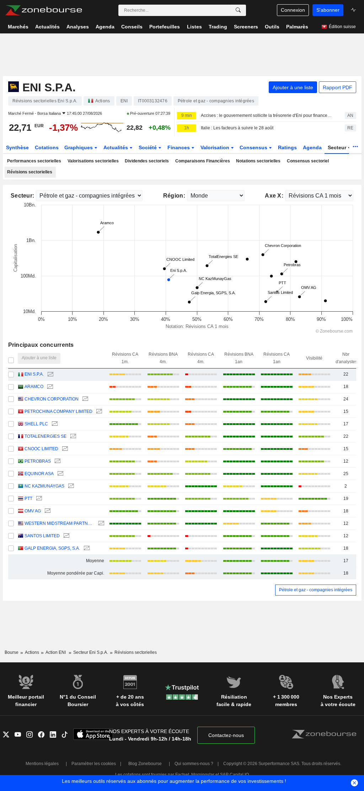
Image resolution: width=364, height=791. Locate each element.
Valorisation (215, 147)
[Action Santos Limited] (65, 536)
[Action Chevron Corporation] (84, 399)
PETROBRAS (38, 461)
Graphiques (79, 147)
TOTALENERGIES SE (45, 436)
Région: (174, 196)
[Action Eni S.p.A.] (49, 374)
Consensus (254, 147)
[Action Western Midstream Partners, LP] (100, 523)
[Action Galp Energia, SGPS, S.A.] (86, 548)
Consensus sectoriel (308, 160)
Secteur (338, 147)
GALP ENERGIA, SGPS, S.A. (52, 548)
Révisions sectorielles (29, 172)
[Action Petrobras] (56, 461)
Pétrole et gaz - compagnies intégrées (315, 589)
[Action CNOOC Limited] (64, 449)
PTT (28, 498)
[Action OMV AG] (46, 511)
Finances (179, 147)
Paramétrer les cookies (93, 763)
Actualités (116, 147)
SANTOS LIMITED (42, 535)
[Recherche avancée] (238, 10)
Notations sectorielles (258, 160)
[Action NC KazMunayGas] (70, 486)
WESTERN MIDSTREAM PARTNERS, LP (59, 523)
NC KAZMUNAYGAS (44, 486)
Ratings (287, 147)
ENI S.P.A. (34, 374)
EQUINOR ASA (39, 473)
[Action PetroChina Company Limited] (98, 411)
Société (148, 147)
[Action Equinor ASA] (59, 474)
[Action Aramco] (49, 387)
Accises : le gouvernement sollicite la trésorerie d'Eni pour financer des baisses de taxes (266, 115)
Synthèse (17, 147)
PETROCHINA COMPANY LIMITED (58, 411)
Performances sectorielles (34, 160)
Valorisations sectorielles (93, 160)
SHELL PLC (36, 423)
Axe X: (274, 196)
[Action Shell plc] (54, 424)
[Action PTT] (38, 498)
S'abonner (327, 10)
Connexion (293, 10)
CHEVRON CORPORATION (52, 399)
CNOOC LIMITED (41, 448)
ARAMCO (34, 386)
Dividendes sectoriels (147, 160)
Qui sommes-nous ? (194, 763)
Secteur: (22, 196)
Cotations (47, 147)
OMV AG (33, 510)
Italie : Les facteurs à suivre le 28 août (237, 127)
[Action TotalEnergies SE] (72, 436)
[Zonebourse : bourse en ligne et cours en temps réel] (43, 10)
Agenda (312, 147)
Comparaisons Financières (202, 160)
